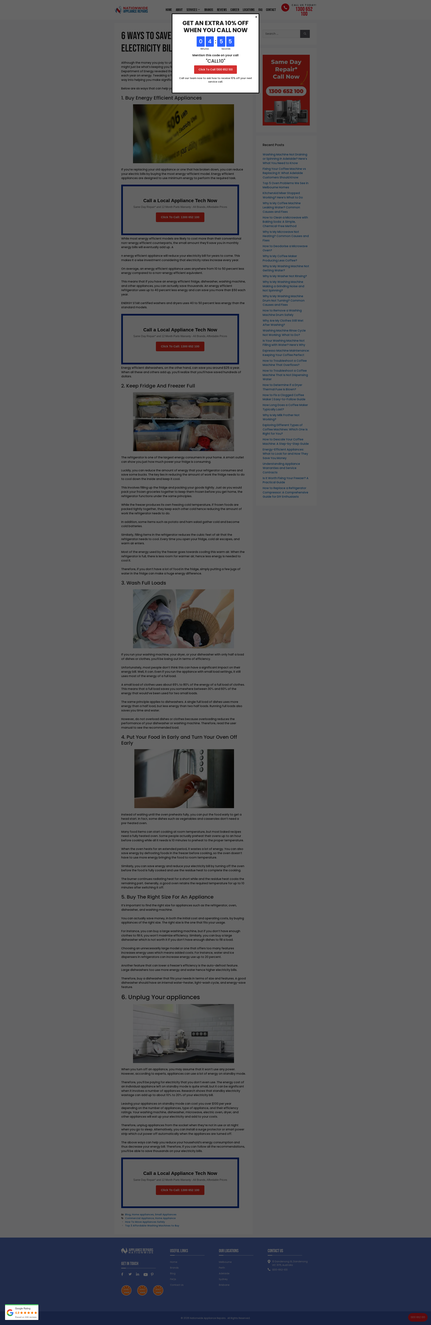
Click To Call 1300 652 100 (215, 69)
